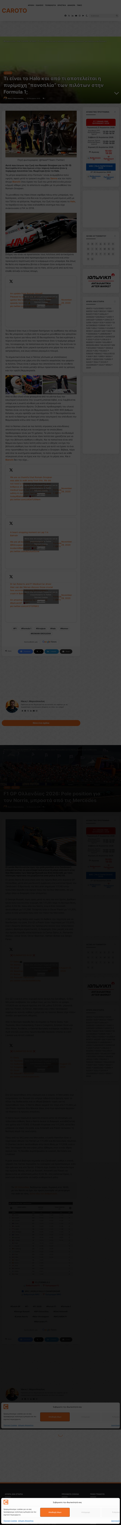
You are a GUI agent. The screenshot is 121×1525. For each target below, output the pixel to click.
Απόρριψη (85, 1512)
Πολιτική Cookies (10, 1521)
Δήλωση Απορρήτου (25, 1521)
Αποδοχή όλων (55, 1512)
